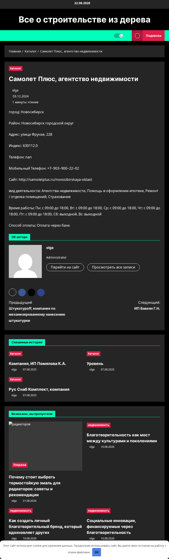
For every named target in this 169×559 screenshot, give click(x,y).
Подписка (153, 35)
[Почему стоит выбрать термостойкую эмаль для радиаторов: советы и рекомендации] (45, 446)
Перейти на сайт (65, 267)
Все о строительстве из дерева (85, 19)
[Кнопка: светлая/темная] (118, 35)
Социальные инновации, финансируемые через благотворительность (111, 526)
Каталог (15, 68)
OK (97, 552)
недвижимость (98, 425)
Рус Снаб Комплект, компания (39, 389)
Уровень (95, 363)
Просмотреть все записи (113, 267)
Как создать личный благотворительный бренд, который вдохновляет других (45, 526)
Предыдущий (37, 311)
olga (15, 90)
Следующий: (147, 305)
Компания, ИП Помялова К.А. (37, 363)
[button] (12, 292)
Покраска (19, 465)
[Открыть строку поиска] (127, 35)
